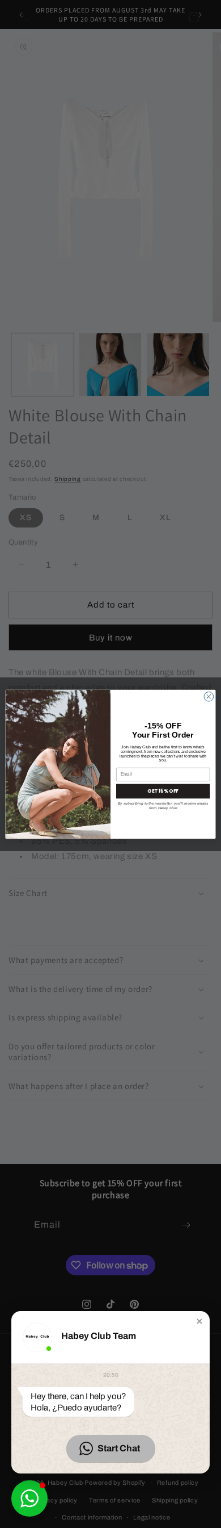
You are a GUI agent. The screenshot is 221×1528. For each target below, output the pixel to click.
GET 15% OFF (162, 791)
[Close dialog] (209, 696)
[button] (199, 1321)
